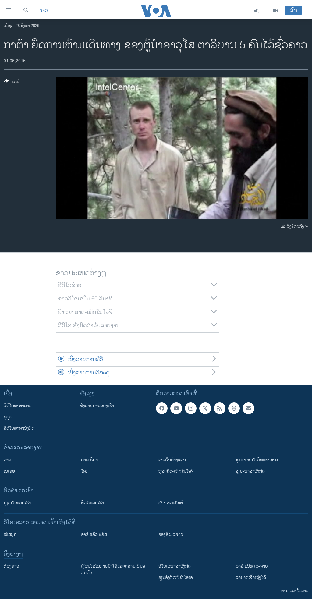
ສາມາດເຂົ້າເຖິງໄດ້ (251, 577)
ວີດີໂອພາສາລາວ (18, 405)
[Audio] (257, 10)
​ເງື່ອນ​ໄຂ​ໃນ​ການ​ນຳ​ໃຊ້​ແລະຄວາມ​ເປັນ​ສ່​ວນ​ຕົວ (113, 569)
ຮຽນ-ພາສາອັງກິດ (250, 471)
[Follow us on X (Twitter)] (205, 408)
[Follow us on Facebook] (162, 408)
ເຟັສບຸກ (10, 534)
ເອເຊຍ (9, 471)
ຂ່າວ (43, 10)
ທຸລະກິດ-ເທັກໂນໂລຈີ (175, 471)
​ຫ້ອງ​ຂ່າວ (11, 566)
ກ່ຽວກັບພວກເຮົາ (17, 503)
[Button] (11, 82)
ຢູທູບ (8, 417)
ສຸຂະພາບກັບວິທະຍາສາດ (257, 460)
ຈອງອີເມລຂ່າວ (170, 534)
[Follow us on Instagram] (191, 408)
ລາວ (7, 460)
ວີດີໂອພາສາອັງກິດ (19, 428)
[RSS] (219, 408)
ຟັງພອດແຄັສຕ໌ (170, 503)
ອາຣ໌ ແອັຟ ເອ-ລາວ (252, 566)
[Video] (275, 10)
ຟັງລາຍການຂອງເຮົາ (97, 405)
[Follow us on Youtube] (176, 408)
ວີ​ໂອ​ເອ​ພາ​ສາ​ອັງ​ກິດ (174, 566)
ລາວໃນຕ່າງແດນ (172, 460)
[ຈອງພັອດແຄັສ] (248, 408)
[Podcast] (234, 408)
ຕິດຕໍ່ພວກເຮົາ (92, 503)
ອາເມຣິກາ (89, 460)
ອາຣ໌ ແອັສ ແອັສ (94, 534)
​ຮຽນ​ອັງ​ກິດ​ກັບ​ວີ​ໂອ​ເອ (175, 577)
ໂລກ (85, 471)
